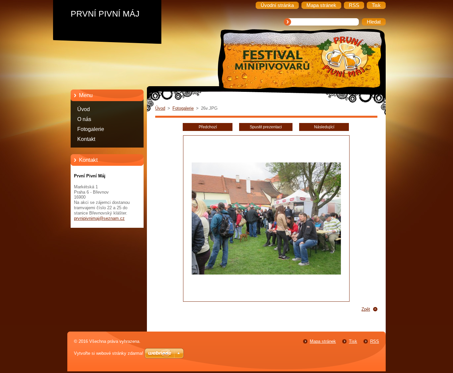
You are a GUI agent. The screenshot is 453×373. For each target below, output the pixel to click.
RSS (374, 341)
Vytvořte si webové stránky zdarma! (108, 353)
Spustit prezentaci (266, 127)
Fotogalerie (90, 129)
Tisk (353, 341)
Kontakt (86, 139)
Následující (324, 127)
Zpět (365, 309)
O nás (84, 119)
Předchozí (208, 127)
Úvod (83, 109)
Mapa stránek (323, 341)
